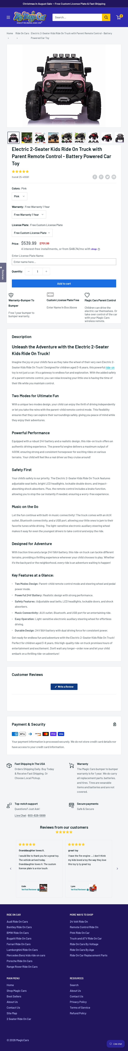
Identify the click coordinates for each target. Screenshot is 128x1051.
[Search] (106, 17)
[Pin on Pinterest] (101, 176)
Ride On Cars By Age (82, 949)
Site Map (12, 1013)
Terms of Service (80, 1007)
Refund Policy (78, 1013)
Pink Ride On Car (80, 932)
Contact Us (13, 1007)
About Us (12, 1001)
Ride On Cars (22, 33)
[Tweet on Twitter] (107, 176)
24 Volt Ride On (79, 921)
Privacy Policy (78, 1001)
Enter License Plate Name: (28, 255)
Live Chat (20, 815)
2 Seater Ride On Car (19, 1018)
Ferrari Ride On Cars (18, 944)
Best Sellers (14, 996)
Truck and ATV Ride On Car (86, 938)
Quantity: (17, 271)
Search (74, 985)
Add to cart (64, 283)
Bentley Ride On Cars (19, 927)
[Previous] (11, 869)
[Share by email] (114, 176)
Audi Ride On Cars (17, 921)
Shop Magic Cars (16, 990)
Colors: (19, 188)
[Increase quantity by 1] (46, 271)
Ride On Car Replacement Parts (88, 955)
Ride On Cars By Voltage (84, 944)
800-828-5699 (37, 815)
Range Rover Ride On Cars (22, 966)
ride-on (110, 367)
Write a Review (67, 687)
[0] (118, 17)
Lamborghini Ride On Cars (22, 949)
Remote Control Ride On (84, 927)
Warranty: (31, 206)
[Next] (117, 869)
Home (10, 33)
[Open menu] (8, 17)
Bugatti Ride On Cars (19, 938)
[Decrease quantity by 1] (28, 271)
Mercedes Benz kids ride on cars (26, 955)
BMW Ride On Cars (18, 932)
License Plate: (37, 225)
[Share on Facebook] (94, 176)
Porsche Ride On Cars (19, 961)
